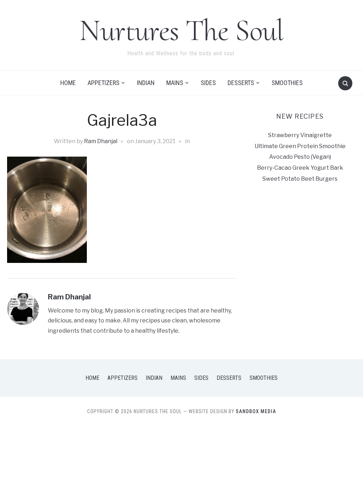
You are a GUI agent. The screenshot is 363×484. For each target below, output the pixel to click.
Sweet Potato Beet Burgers (299, 178)
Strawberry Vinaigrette (300, 135)
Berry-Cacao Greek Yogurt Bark (300, 167)
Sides (208, 82)
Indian (146, 82)
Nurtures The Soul (181, 30)
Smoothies (287, 82)
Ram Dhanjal (100, 141)
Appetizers (103, 82)
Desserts (241, 82)
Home (68, 82)
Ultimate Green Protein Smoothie (300, 146)
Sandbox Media (256, 411)
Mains (174, 82)
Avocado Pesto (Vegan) (300, 156)
